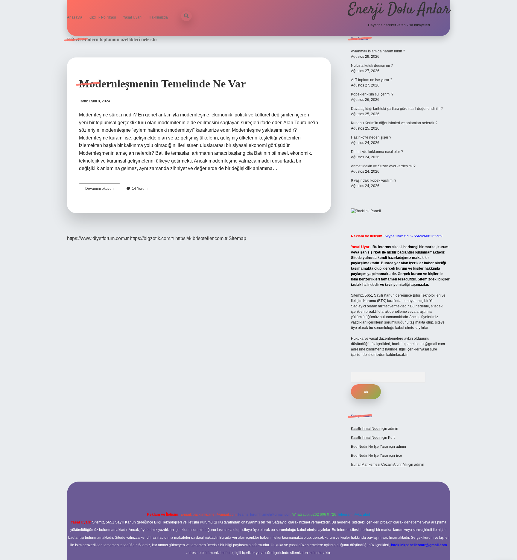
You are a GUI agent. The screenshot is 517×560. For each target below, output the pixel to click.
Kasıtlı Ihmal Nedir (366, 429)
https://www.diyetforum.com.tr (98, 238)
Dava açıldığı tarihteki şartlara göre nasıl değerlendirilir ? (397, 109)
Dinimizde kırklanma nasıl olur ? (377, 152)
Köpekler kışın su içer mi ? (372, 94)
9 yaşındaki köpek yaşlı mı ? (373, 180)
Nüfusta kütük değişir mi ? (372, 65)
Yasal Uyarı (132, 17)
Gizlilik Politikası (102, 17)
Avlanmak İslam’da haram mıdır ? (378, 51)
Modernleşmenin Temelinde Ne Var (162, 84)
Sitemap (237, 238)
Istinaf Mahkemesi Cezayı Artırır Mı (379, 464)
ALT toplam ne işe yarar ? (371, 80)
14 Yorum (140, 188)
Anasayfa (74, 17)
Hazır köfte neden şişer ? (371, 137)
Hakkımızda (158, 17)
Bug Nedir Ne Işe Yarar (369, 446)
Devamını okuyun (102, 190)
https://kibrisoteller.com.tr (201, 238)
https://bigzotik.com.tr (152, 238)
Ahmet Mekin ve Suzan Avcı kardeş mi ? (383, 166)
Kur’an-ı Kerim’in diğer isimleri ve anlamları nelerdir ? (394, 123)
